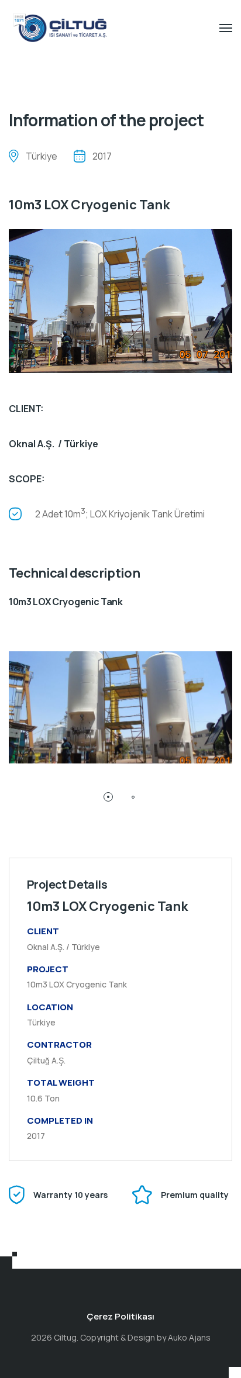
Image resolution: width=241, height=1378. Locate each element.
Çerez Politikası (120, 1316)
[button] (108, 797)
